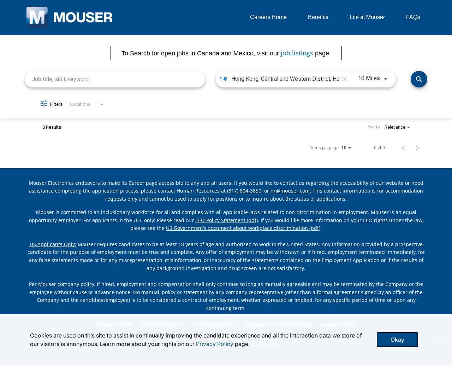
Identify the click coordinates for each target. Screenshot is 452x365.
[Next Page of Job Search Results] (417, 148)
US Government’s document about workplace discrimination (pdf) (243, 228)
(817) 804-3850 (245, 190)
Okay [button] (397, 339)
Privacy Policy (214, 343)
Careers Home (268, 17)
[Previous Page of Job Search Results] (403, 148)
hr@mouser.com (290, 190)
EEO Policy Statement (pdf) (226, 220)
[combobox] (115, 79)
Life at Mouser (367, 17)
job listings (297, 53)
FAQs (413, 17)
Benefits (318, 17)
